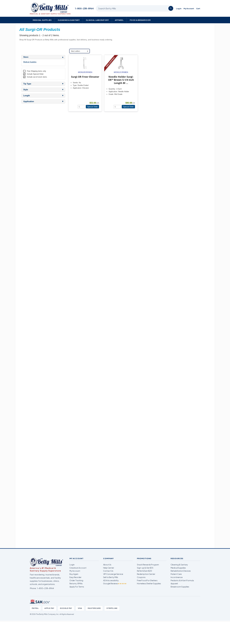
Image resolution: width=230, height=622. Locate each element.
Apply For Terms (76, 586)
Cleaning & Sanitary (69, 20)
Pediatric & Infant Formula (182, 580)
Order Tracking (76, 580)
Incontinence (177, 577)
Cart (198, 8)
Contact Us (108, 571)
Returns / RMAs (76, 583)
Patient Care (176, 574)
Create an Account (77, 568)
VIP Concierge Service (113, 574)
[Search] (170, 8)
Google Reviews (115, 583)
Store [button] (25, 57)
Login (72, 564)
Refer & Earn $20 (144, 571)
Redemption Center (146, 574)
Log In (178, 8)
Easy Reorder (75, 577)
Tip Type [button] (27, 84)
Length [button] (26, 96)
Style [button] (25, 90)
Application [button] (28, 101)
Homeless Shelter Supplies (149, 583)
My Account (189, 8)
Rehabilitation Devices (181, 571)
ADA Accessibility (111, 580)
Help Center (108, 568)
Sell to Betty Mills (110, 577)
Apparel (119, 20)
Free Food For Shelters (147, 580)
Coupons (141, 577)
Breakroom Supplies (180, 586)
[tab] (43, 57)
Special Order (92, 107)
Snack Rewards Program (148, 564)
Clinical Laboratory (97, 20)
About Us (107, 564)
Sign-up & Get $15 (145, 568)
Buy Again (73, 574)
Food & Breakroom (140, 20)
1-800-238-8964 (84, 8)
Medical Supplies (42, 20)
